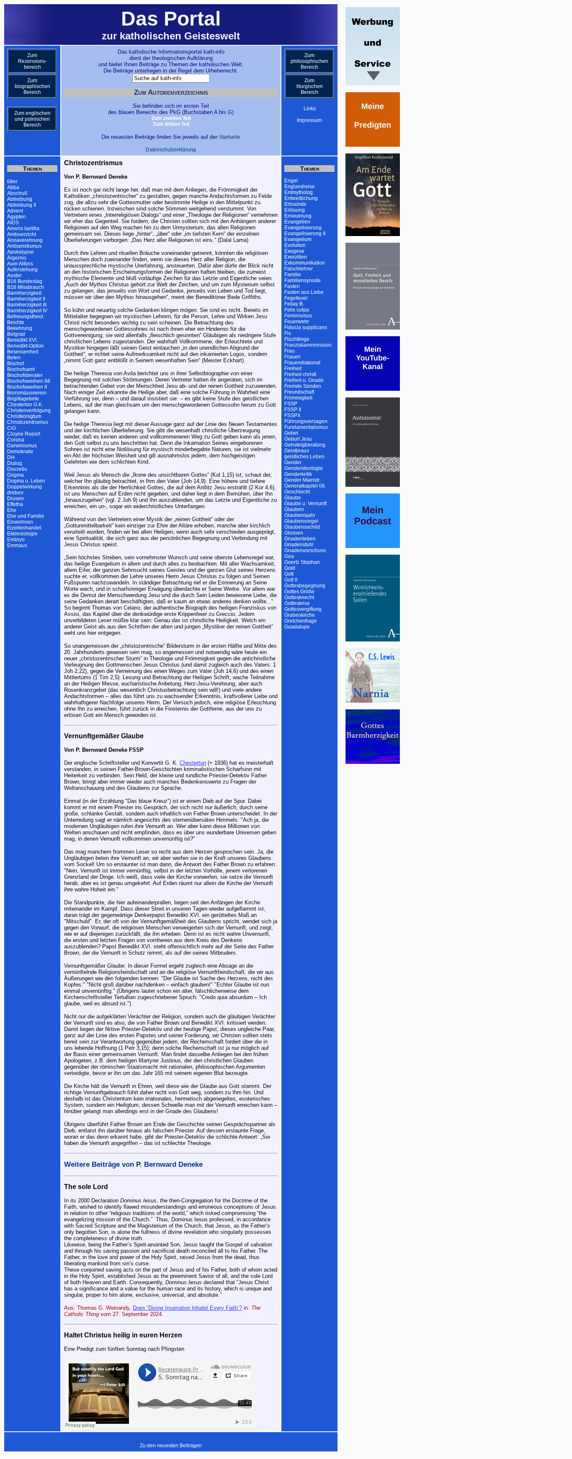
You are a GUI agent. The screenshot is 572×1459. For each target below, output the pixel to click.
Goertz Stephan (302, 562)
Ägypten (16, 217)
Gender (292, 462)
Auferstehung (22, 270)
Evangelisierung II (304, 233)
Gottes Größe (299, 592)
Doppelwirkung (24, 487)
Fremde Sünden (302, 386)
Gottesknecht (299, 597)
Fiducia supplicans (305, 327)
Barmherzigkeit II (26, 299)
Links (310, 109)
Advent (15, 211)
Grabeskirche (299, 615)
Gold (289, 568)
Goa (289, 556)
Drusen (15, 498)
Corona (15, 440)
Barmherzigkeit (24, 293)
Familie (292, 275)
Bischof (15, 363)
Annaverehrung (25, 240)
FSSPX (292, 415)
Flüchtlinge (296, 339)
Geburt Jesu (298, 439)
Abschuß (17, 193)
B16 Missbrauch (25, 287)
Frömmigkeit (298, 398)
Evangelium (298, 239)
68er (12, 181)
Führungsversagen (305, 421)
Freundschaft (299, 392)
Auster (14, 275)
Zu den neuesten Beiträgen (171, 1446)
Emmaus (17, 545)
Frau (289, 351)
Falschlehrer (298, 269)
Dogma (15, 475)
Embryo (16, 540)
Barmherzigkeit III (26, 305)
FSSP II (292, 410)
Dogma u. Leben (26, 481)
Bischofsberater (25, 375)
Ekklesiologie (22, 534)
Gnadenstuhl (299, 545)
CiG (11, 428)
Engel (291, 181)
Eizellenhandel (24, 528)
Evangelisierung (303, 228)
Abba (13, 187)
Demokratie (20, 451)
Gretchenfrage (300, 621)
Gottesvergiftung (303, 609)
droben (15, 493)
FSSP (290, 404)
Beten (14, 358)
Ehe (11, 510)
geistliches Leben (304, 457)
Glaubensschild (302, 527)
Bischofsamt (21, 369)
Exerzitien (295, 257)
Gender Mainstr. (302, 480)
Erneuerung (298, 216)
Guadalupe (297, 627)
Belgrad (16, 334)
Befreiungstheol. (25, 316)
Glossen (293, 533)
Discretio (17, 469)
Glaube (292, 498)
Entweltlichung (301, 198)
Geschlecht (297, 492)
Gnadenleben (300, 539)
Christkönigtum (24, 416)
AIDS (13, 223)
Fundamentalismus (306, 427)
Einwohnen (20, 522)
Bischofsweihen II (27, 387)
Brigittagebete (23, 399)
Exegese (294, 251)
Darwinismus (22, 446)
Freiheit (292, 368)
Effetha (15, 504)
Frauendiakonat (302, 363)
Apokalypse (20, 252)
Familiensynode (302, 280)
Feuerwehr (296, 322)
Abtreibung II (21, 205)
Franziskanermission (308, 345)
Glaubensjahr (299, 515)
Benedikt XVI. (22, 340)
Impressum (309, 120)
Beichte (15, 322)
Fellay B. (294, 304)
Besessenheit (22, 352)
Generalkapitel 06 (304, 486)
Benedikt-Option (25, 346)
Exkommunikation (304, 263)
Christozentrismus (27, 422)
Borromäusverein (26, 393)
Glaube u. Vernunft (305, 503)
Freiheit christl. (300, 374)
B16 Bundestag (24, 281)
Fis (287, 333)
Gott (289, 574)
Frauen (292, 357)
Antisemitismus (24, 246)
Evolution (295, 245)
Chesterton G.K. (25, 405)
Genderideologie (303, 468)
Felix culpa (296, 310)
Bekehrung (19, 328)
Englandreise (299, 187)
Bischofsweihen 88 (28, 381)
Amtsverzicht (21, 234)
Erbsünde (295, 204)
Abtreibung (19, 199)
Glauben (294, 509)
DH (11, 457)
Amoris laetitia (23, 228)
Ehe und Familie (25, 516)
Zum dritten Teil (171, 124)
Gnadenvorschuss (305, 550)
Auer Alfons (20, 264)
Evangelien (297, 222)
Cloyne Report (23, 434)
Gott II (290, 580)
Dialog (14, 463)
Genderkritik (298, 474)
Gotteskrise (297, 603)
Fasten (292, 286)
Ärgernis (16, 258)
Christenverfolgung (29, 410)
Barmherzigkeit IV (27, 311)
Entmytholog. (299, 192)
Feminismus (298, 316)
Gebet (291, 433)
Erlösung (294, 210)
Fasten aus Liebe (304, 292)
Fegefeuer (296, 298)
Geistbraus (296, 451)
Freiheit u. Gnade (304, 380)
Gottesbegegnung (304, 586)
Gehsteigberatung (304, 445)
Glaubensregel (301, 521)
